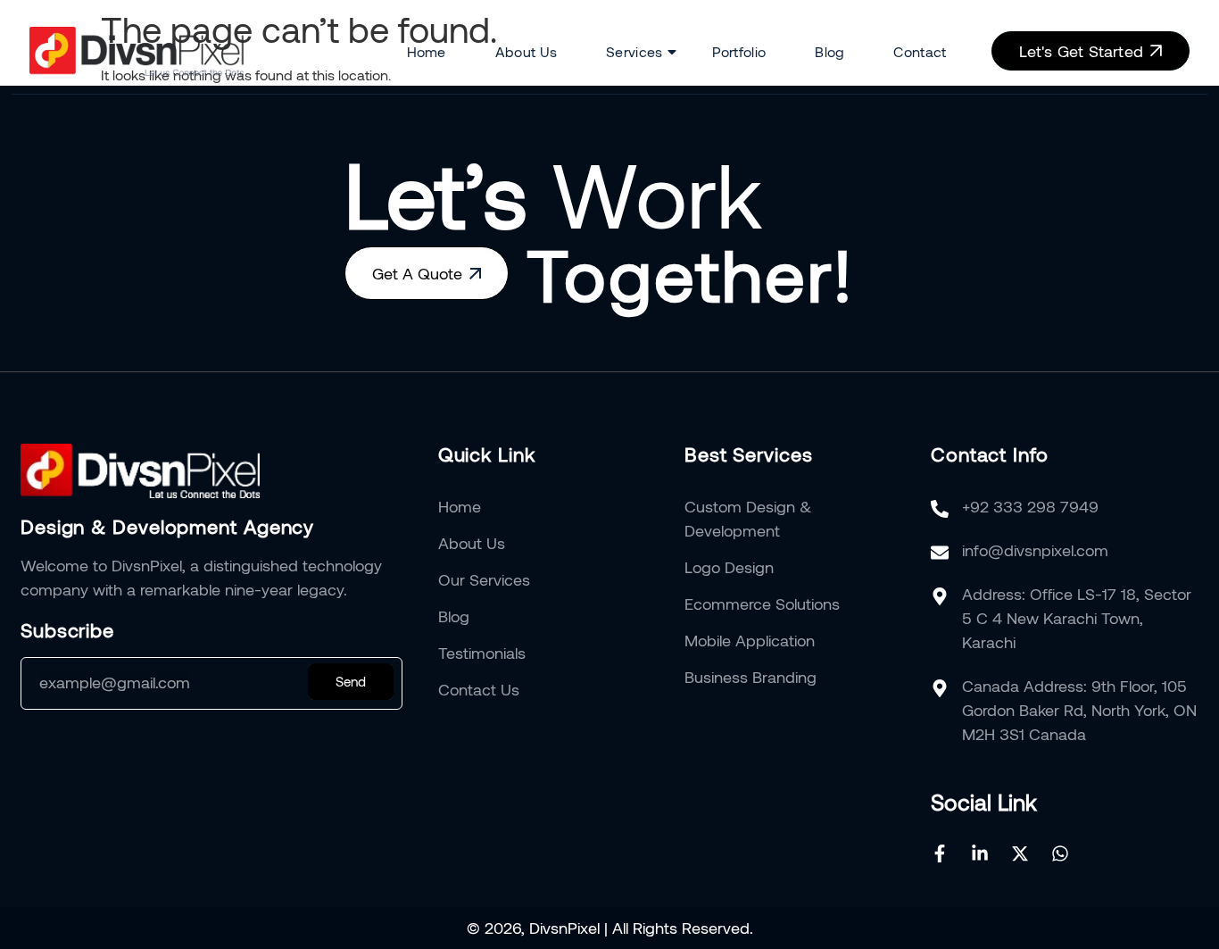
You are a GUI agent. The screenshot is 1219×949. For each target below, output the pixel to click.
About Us (526, 51)
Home (426, 51)
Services (634, 51)
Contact (919, 51)
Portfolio (739, 51)
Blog (829, 51)
